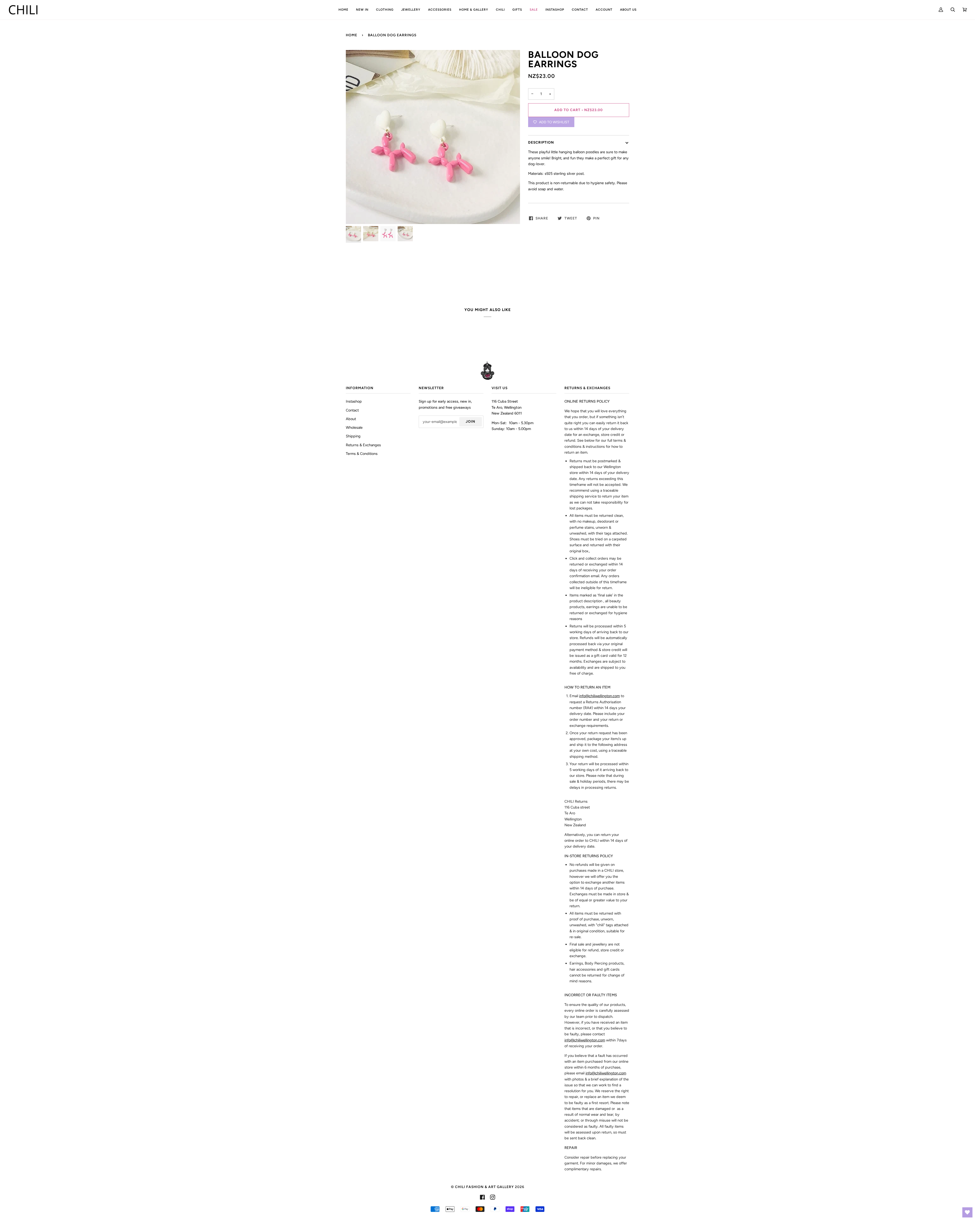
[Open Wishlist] (967, 1212)
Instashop (354, 401)
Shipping (353, 436)
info (584, 1040)
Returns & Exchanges (363, 445)
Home (351, 35)
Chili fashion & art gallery (484, 1187)
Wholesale (354, 427)
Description (541, 142)
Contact (352, 410)
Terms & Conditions (362, 453)
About (351, 419)
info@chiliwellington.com (599, 696)
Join (470, 421)
